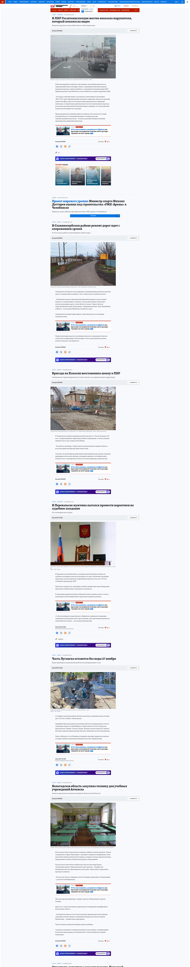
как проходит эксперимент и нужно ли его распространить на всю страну (89, 131)
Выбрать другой (88, 11)
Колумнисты (102, 2)
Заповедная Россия (115, 10)
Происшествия (113, 2)
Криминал (60, 639)
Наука (89, 2)
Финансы (164, 2)
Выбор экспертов (147, 2)
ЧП (59, 152)
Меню (2, 2)
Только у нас (72, 10)
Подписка (135, 6)
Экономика (50, 2)
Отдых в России (104, 10)
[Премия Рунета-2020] (73, 6)
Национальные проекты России (129, 2)
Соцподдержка (80, 2)
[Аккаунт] (187, 2)
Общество (41, 2)
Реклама (126, 6)
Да (82, 11)
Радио (119, 6)
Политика (33, 2)
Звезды (64, 2)
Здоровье (71, 2)
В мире (58, 2)
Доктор (156, 2)
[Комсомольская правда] (59, 5)
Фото (10, 2)
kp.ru (108, 141)
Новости (60, 10)
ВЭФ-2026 (66, 10)
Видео (16, 2)
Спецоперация (23, 2)
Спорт (94, 2)
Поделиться (133, 30)
